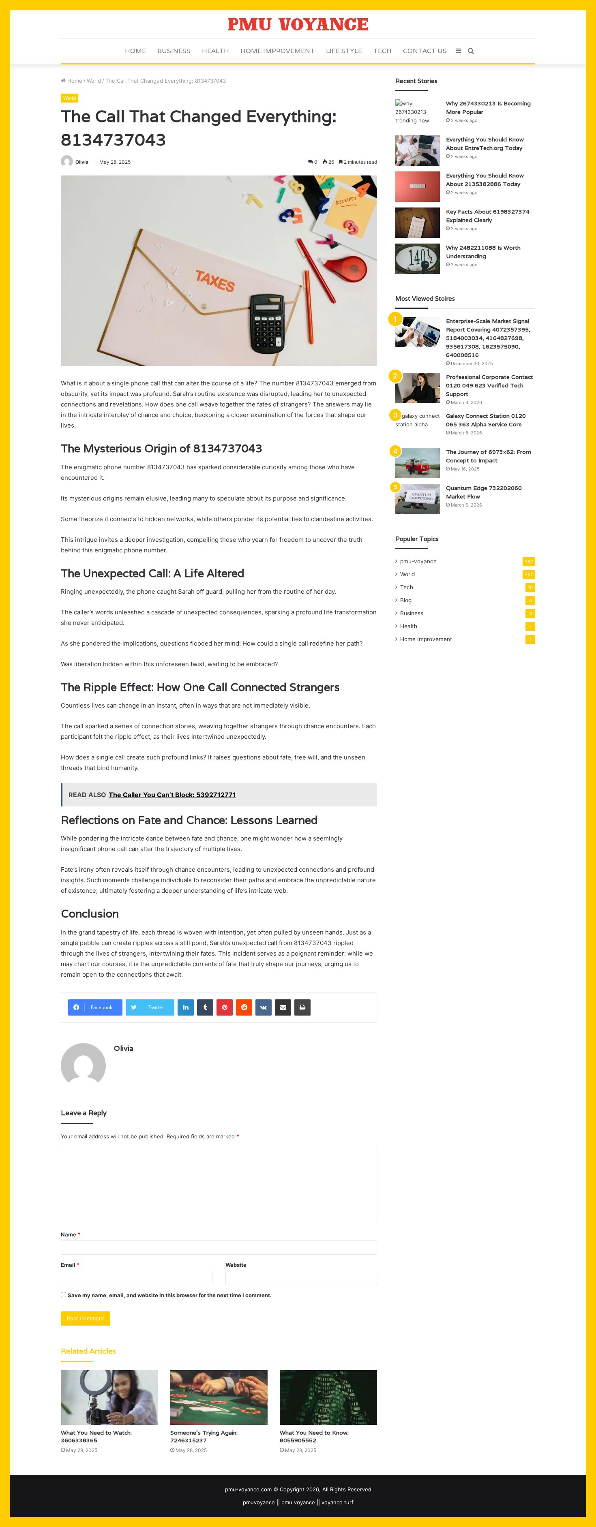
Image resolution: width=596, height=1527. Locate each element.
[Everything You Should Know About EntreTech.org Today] (417, 150)
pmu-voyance (418, 561)
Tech (382, 51)
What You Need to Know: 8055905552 (314, 1436)
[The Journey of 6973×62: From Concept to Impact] (417, 463)
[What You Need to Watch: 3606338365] (109, 1397)
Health (215, 51)
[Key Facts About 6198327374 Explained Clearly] (417, 222)
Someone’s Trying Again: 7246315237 (204, 1436)
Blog (406, 600)
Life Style (344, 51)
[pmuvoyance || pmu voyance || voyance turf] (298, 24)
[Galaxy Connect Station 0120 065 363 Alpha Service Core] (417, 427)
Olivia (81, 162)
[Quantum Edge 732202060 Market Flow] (417, 499)
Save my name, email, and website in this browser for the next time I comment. (170, 1295)
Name (70, 1234)
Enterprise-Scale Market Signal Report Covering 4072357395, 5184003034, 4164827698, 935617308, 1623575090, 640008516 (488, 338)
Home (135, 51)
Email (70, 1265)
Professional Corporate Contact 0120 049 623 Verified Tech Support (489, 385)
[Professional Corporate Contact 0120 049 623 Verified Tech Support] (417, 388)
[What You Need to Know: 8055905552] (328, 1397)
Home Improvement (277, 51)
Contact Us (425, 51)
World (94, 80)
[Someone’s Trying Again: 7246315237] (219, 1397)
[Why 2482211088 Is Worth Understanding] (417, 259)
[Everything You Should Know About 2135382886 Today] (417, 186)
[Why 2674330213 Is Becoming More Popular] (417, 114)
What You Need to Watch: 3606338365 (96, 1436)
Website (236, 1265)
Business (174, 51)
